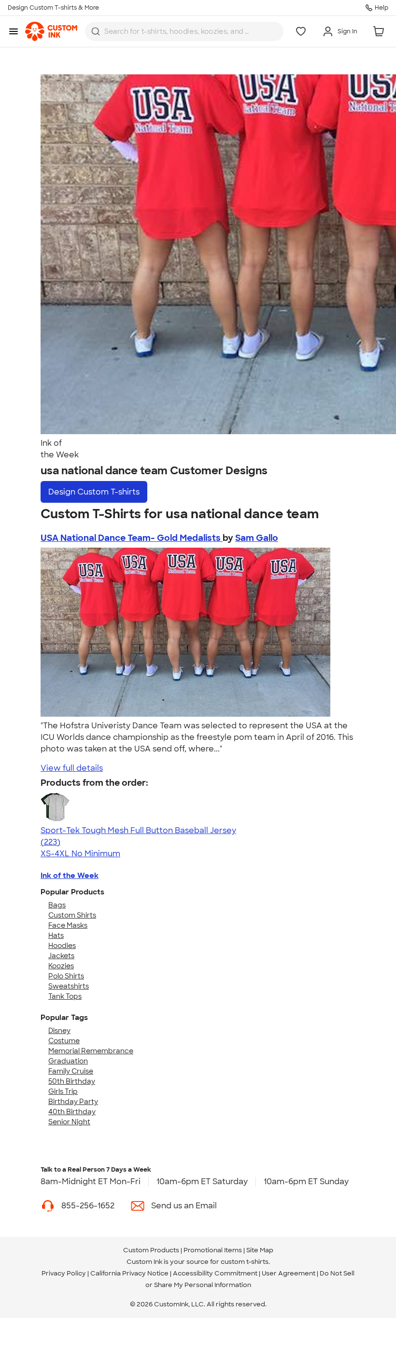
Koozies (61, 966)
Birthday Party (73, 1101)
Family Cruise (70, 1071)
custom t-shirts (245, 1262)
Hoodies (62, 945)
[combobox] (184, 31)
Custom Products (151, 1250)
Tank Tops (65, 996)
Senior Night (69, 1122)
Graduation (68, 1061)
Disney (59, 1030)
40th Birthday (72, 1111)
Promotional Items (213, 1250)
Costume (64, 1040)
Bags (57, 905)
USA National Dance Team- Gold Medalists (132, 538)
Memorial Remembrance (90, 1051)
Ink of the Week (70, 875)
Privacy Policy (64, 1273)
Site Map (259, 1250)
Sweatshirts (68, 986)
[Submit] (95, 31)
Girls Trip (63, 1091)
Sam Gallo (256, 538)
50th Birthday (71, 1081)
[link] (51, 31)
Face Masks (67, 925)
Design (94, 492)
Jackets (61, 955)
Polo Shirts (66, 976)
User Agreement (288, 1273)
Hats (56, 935)
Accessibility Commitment (215, 1273)
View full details (72, 768)
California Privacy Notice (129, 1273)
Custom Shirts (72, 915)
